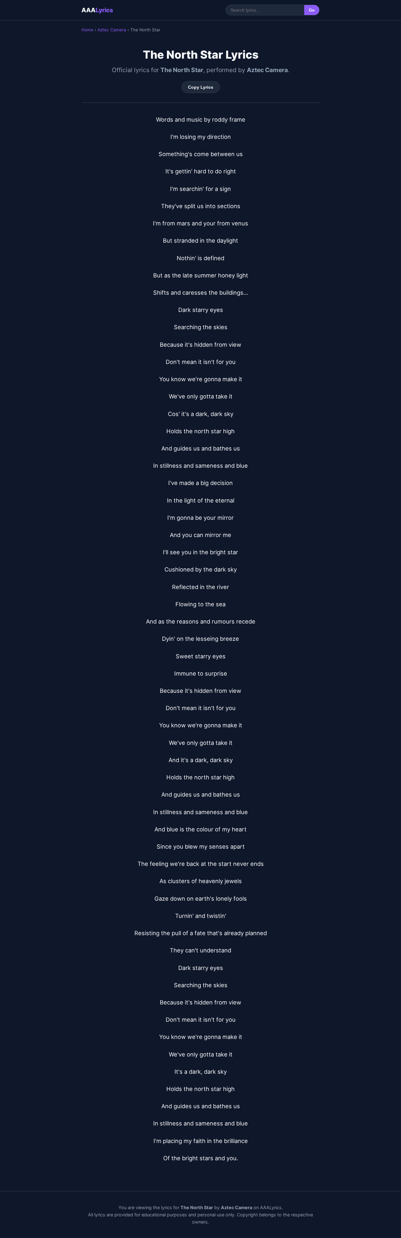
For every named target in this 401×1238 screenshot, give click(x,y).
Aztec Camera (111, 29)
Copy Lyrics (200, 87)
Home (87, 29)
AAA (97, 10)
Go (312, 10)
